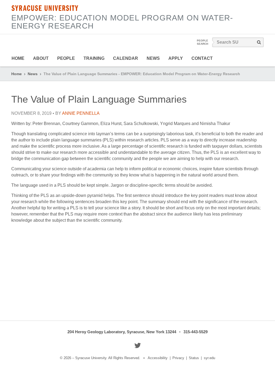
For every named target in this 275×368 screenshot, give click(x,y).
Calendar (125, 58)
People (66, 58)
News (153, 58)
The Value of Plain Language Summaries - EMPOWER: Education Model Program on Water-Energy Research (142, 74)
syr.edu (209, 358)
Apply (175, 58)
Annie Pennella (81, 113)
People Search (202, 42)
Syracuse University (44, 8)
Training (94, 58)
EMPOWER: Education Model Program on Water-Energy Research (122, 22)
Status (194, 358)
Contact (202, 58)
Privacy (178, 358)
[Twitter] (137, 345)
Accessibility (158, 358)
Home (18, 58)
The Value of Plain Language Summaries (99, 99)
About (41, 58)
